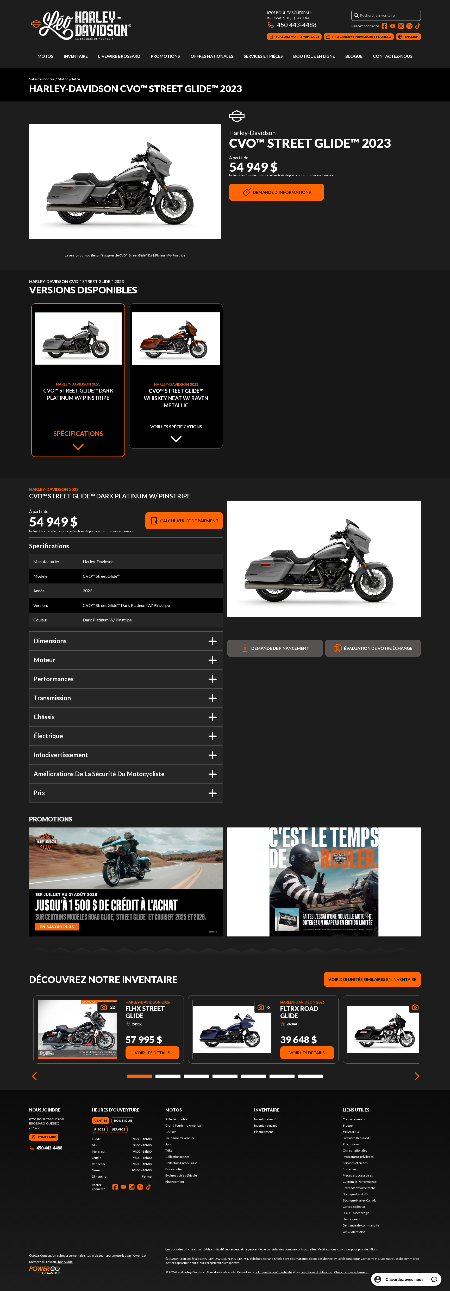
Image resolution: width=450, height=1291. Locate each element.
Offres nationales (212, 56)
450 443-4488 (297, 24)
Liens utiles (356, 1109)
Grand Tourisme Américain (184, 1125)
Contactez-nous (393, 56)
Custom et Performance (360, 1182)
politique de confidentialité (273, 1272)
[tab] (100, 1120)
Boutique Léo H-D (355, 1194)
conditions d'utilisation (316, 1272)
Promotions (165, 56)
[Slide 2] (167, 1076)
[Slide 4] (225, 1076)
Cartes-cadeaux (354, 1207)
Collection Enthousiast (181, 1163)
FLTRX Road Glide (299, 1012)
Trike (168, 1150)
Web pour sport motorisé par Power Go (118, 1255)
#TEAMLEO (351, 1132)
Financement (174, 1182)
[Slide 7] (310, 1076)
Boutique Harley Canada (360, 1200)
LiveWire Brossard (119, 56)
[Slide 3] (196, 1076)
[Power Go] (87, 1270)
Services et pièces (263, 56)
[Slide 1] (139, 1076)
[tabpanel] (122, 1158)
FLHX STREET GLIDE (145, 1012)
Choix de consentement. (351, 1272)
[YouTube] (393, 26)
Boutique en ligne (314, 56)
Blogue (353, 56)
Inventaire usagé (265, 1125)
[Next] (415, 1076)
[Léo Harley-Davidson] (94, 25)
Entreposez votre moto (359, 1188)
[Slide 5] (253, 1076)
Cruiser (170, 1132)
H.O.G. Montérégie (356, 1213)
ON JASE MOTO (354, 1232)
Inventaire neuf (265, 1119)
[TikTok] (418, 26)
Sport (169, 1144)
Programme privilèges (358, 1157)
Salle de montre (41, 79)
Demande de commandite (361, 1225)
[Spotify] (409, 26)
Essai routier (174, 1169)
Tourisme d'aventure (180, 1138)
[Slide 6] (282, 1076)
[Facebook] (384, 26)
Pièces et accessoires (358, 1175)
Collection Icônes (177, 1157)
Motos (45, 56)
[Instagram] (401, 26)
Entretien (349, 1169)
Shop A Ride (65, 1262)
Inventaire (76, 56)
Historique (350, 1219)
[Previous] (34, 1076)
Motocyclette (69, 79)
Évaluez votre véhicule (181, 1175)
